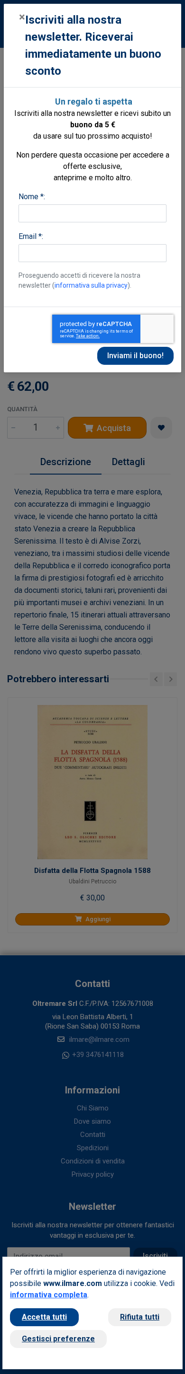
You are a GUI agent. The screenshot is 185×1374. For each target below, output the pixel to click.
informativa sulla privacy (91, 285)
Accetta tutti (44, 1316)
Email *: (30, 236)
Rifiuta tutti (139, 1316)
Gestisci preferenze (58, 1338)
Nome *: (31, 196)
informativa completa (48, 1294)
